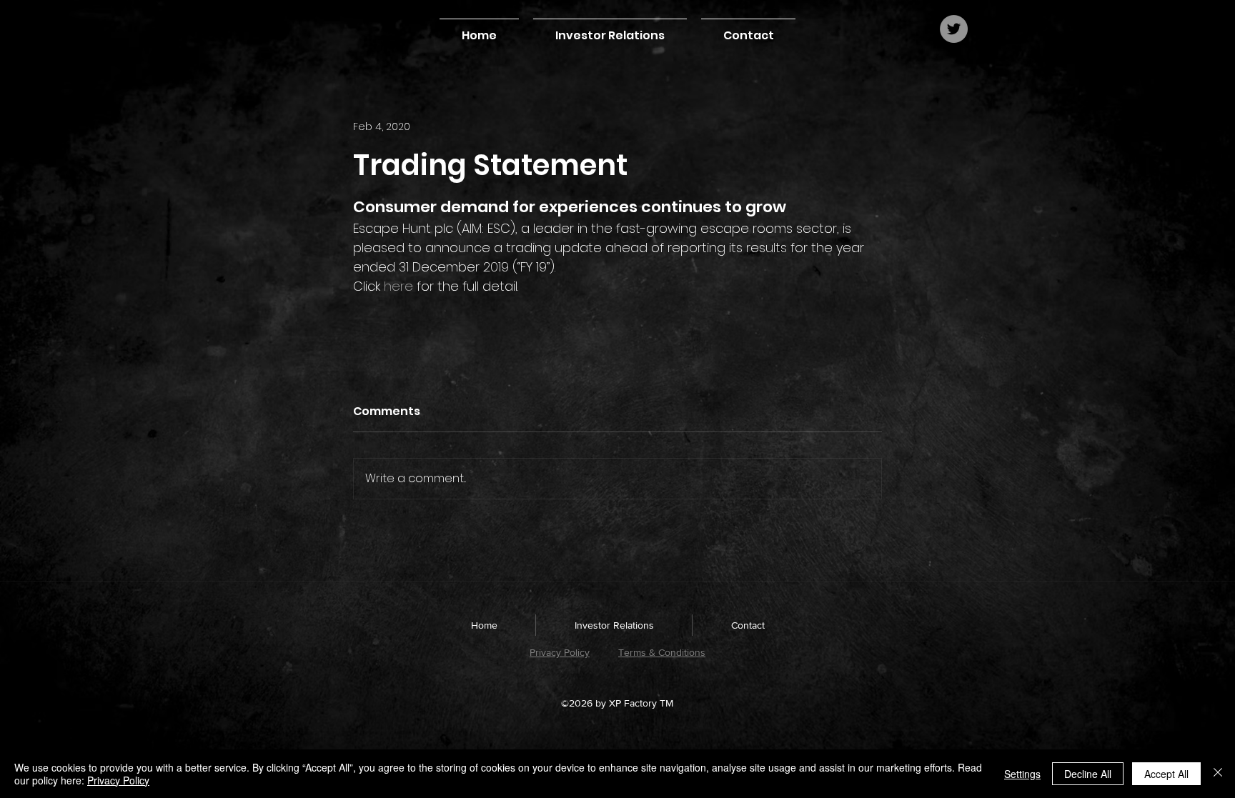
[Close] (1217, 774)
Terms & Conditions (661, 652)
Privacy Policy (560, 652)
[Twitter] (954, 29)
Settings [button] (1022, 774)
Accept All (1166, 774)
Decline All (1087, 774)
